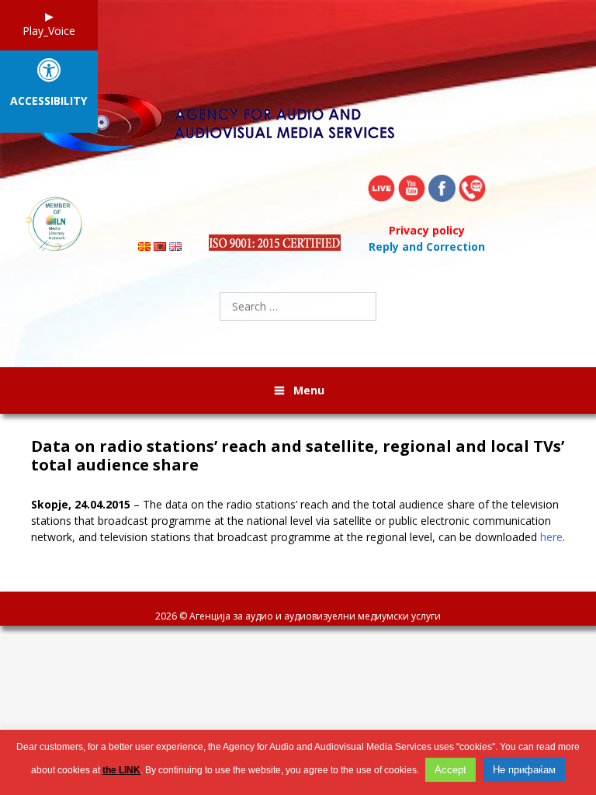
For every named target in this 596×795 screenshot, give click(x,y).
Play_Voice (49, 30)
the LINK (121, 770)
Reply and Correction (427, 246)
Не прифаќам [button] (524, 770)
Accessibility (48, 101)
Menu (308, 390)
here (551, 536)
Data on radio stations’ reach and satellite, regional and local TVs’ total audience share (297, 455)
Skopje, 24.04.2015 (80, 504)
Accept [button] (450, 770)
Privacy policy (427, 230)
